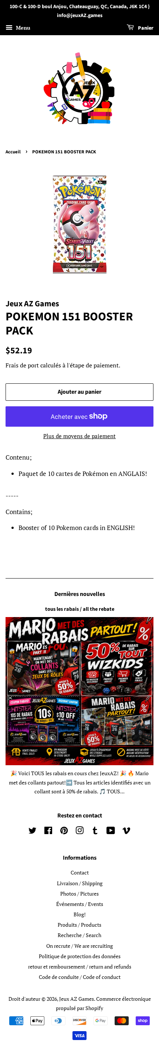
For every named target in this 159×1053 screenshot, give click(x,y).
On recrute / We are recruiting (79, 945)
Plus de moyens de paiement (79, 436)
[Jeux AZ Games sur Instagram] (79, 831)
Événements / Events (79, 903)
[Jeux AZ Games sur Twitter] (32, 831)
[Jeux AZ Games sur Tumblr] (95, 831)
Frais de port (22, 365)
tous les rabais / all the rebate (79, 609)
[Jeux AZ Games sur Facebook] (48, 831)
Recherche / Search (79, 935)
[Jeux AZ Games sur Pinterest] (64, 831)
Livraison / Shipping (79, 883)
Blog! (80, 914)
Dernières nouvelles (79, 594)
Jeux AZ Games (76, 998)
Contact (80, 872)
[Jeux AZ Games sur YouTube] (110, 831)
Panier (145, 28)
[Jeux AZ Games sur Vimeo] (126, 831)
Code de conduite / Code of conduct (80, 976)
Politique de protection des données (80, 956)
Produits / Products (79, 924)
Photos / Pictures (79, 893)
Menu (22, 27)
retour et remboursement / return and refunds (79, 966)
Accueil (13, 152)
